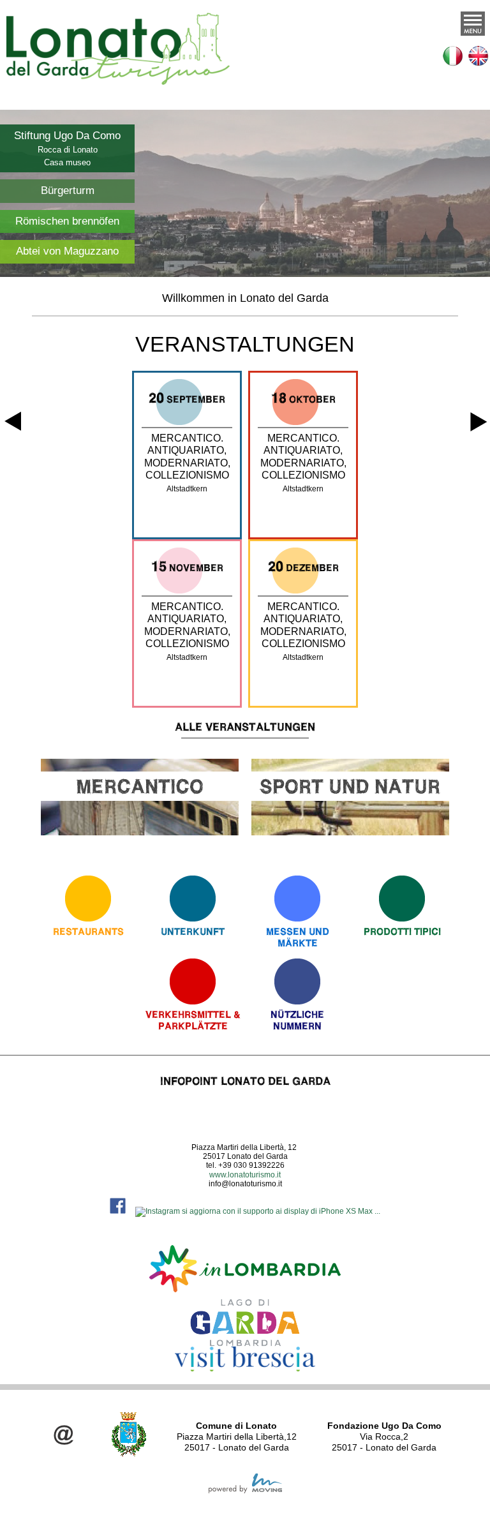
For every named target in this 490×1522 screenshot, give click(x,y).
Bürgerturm (67, 190)
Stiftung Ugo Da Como (67, 136)
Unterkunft (193, 931)
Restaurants (88, 931)
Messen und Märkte (297, 937)
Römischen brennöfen (67, 221)
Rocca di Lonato (68, 149)
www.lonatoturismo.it (245, 1174)
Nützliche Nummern (297, 1020)
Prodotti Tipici (402, 931)
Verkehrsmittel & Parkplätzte (193, 1020)
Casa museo (67, 162)
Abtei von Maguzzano (67, 251)
